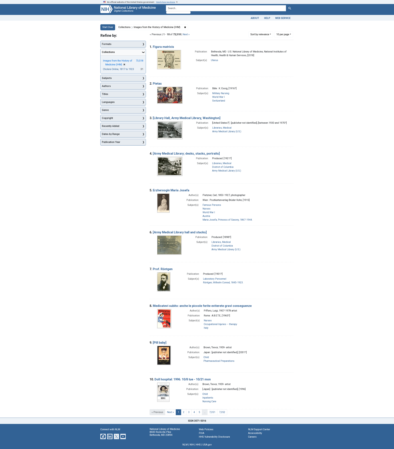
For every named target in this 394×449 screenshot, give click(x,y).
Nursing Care (209, 401)
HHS (198, 444)
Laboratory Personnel (214, 278)
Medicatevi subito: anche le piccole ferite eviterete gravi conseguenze (202, 306)
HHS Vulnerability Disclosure (214, 436)
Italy (206, 327)
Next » (186, 34)
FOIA (201, 433)
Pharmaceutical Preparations (218, 360)
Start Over (107, 27)
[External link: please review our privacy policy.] (103, 436)
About (255, 18)
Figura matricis (163, 47)
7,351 (212, 412)
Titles (105, 94)
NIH (192, 444)
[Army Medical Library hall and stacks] (180, 232)
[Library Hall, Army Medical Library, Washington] (186, 118)
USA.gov (207, 444)
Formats (106, 44)
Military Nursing (220, 93)
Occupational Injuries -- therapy (220, 324)
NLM (185, 444)
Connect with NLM (110, 429)
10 (282, 34)
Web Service (283, 18)
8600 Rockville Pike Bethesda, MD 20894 (161, 433)
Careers (252, 436)
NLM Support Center (259, 429)
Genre (105, 110)
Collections (108, 52)
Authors (106, 86)
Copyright (107, 118)
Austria (206, 216)
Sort (259, 34)
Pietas (157, 83)
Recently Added (110, 126)
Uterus (214, 60)
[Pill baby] (159, 342)
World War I (218, 97)
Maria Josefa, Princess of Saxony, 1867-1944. (227, 219)
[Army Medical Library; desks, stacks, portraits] (186, 153)
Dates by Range (111, 134)
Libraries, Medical (221, 127)
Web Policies (206, 429)
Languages (108, 102)
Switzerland (218, 100)
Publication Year (111, 142)
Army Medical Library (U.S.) (226, 131)
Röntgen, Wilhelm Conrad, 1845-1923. (223, 282)
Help (267, 18)
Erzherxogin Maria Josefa (171, 190)
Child (206, 357)
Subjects (107, 78)
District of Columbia (222, 167)
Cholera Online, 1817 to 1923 (118, 69)
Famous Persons (212, 205)
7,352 (222, 412)
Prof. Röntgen (163, 269)
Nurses (206, 208)
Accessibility (255, 433)
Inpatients (207, 397)
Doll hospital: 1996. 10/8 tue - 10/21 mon (183, 379)
